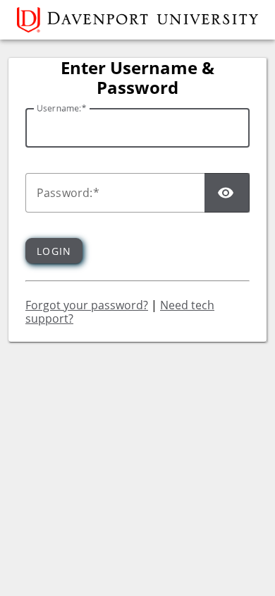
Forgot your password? (86, 305)
